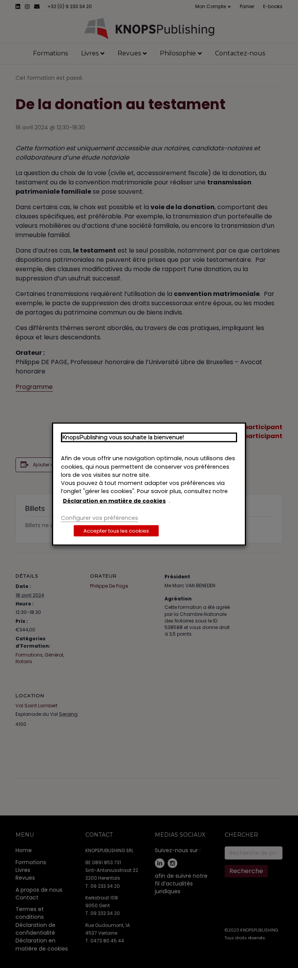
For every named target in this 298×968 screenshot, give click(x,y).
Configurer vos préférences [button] (99, 518)
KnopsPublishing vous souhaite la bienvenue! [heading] (123, 436)
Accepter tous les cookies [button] (116, 531)
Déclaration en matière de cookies (114, 500)
